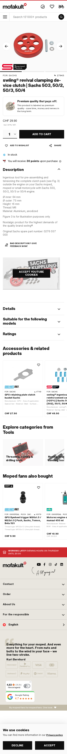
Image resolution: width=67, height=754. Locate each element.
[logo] (15, 6)
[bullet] (11, 71)
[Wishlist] (52, 6)
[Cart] (61, 6)
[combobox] (10, 134)
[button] (33, 169)
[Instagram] (50, 564)
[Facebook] (44, 564)
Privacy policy (54, 735)
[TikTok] (55, 564)
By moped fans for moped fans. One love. (31, 707)
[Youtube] (38, 564)
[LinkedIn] (61, 564)
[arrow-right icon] (60, 46)
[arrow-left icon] (6, 46)
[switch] (27, 686)
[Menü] (30, 683)
